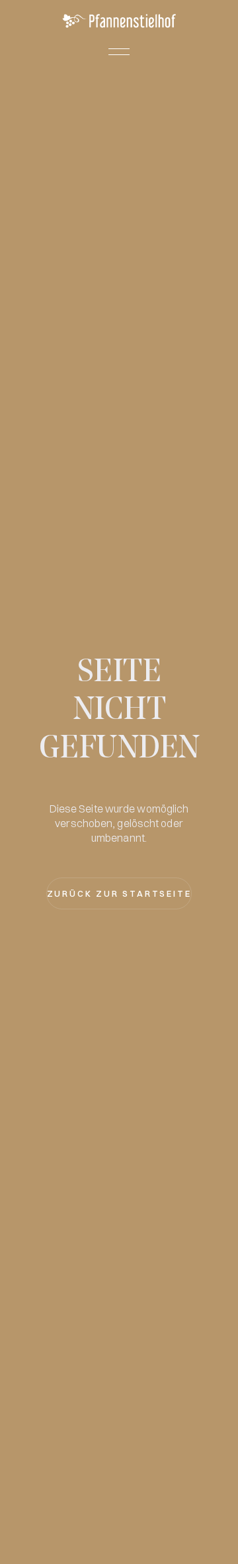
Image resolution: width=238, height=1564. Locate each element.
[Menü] (119, 52)
